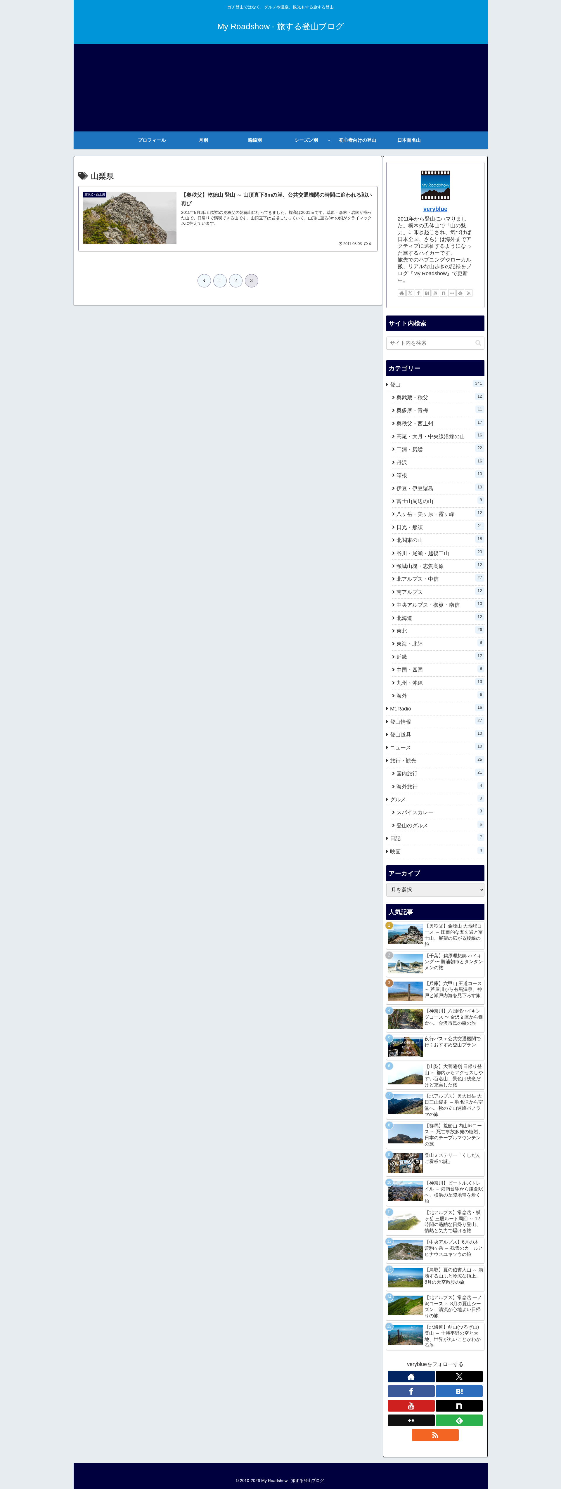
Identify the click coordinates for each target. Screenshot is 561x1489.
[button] (478, 343)
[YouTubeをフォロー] (435, 293)
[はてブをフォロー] (427, 293)
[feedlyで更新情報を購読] (460, 293)
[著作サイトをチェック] (402, 293)
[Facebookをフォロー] (418, 293)
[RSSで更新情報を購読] (468, 293)
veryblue (435, 209)
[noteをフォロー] (443, 293)
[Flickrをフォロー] (452, 293)
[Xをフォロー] (410, 293)
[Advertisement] (280, 88)
